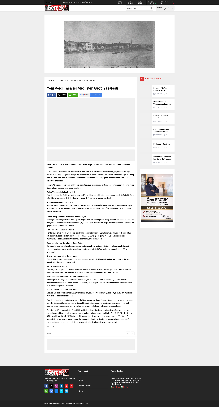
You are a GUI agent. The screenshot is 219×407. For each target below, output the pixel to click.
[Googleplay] (61, 391)
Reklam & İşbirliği (85, 386)
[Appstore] (56, 391)
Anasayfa (52, 80)
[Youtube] (66, 386)
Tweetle (63, 95)
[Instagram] (56, 386)
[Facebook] (46, 386)
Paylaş (52, 95)
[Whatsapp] (46, 391)
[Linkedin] (61, 386)
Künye (81, 391)
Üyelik (81, 380)
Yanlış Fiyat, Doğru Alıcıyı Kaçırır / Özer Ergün (77, 2)
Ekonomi (61, 80)
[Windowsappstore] (66, 391)
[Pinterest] (71, 386)
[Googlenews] (51, 391)
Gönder (74, 95)
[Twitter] (51, 386)
